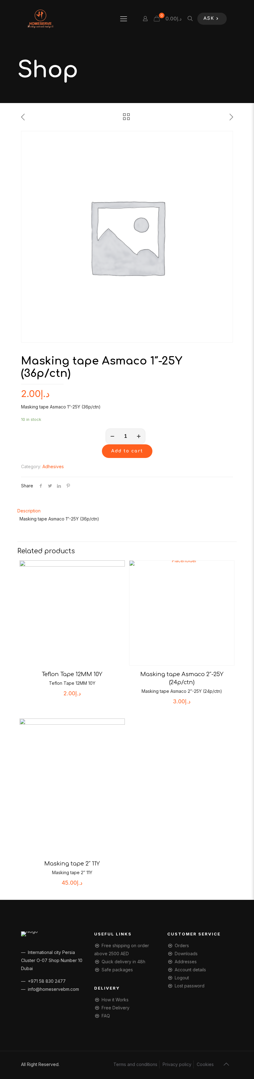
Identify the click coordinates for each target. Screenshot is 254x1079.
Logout (182, 977)
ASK (209, 18)
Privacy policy (177, 1064)
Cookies (205, 1064)
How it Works (115, 999)
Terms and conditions (135, 1064)
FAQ (106, 1015)
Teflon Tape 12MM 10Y (72, 674)
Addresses (186, 961)
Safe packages (117, 969)
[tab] (127, 511)
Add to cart (127, 451)
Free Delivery (115, 1007)
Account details (190, 969)
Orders (182, 945)
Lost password (189, 985)
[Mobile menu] (123, 18)
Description (29, 510)
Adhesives (53, 466)
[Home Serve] (40, 18)
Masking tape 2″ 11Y (72, 864)
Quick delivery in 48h (123, 961)
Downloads (186, 953)
